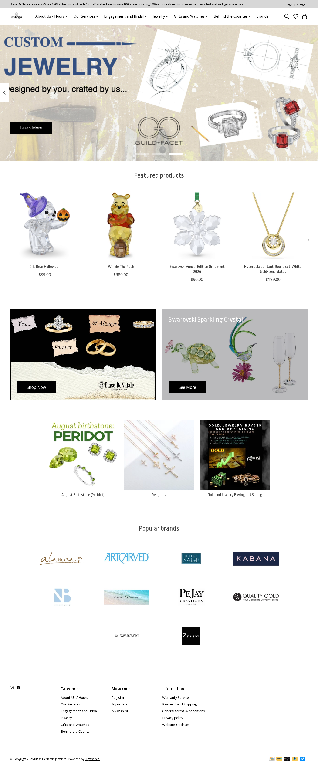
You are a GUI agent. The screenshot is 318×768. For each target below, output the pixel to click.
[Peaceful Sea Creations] (127, 598)
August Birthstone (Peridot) (82, 495)
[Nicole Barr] (62, 598)
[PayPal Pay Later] (295, 759)
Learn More (31, 128)
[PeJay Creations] (191, 598)
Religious (159, 495)
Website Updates (175, 724)
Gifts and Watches (75, 724)
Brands (262, 16)
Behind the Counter (76, 731)
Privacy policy (172, 717)
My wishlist (120, 711)
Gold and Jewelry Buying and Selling (235, 495)
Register (118, 697)
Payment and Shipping (179, 704)
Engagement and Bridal (79, 711)
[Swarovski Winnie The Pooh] (121, 225)
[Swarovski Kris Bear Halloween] (45, 225)
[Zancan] (191, 636)
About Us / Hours (74, 697)
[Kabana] (256, 559)
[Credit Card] (272, 759)
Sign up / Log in (297, 4)
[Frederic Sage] (191, 559)
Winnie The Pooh (121, 266)
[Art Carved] (127, 559)
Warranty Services (176, 697)
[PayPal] (279, 759)
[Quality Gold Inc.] (256, 598)
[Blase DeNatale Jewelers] (16, 16)
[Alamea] (62, 559)
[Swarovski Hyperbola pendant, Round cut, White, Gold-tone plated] (273, 225)
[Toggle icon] (286, 16)
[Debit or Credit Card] (287, 759)
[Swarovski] (127, 636)
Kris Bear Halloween (44, 266)
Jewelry (66, 717)
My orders (120, 704)
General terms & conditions (183, 711)
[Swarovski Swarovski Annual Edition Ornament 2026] (197, 225)
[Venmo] (303, 759)
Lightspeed (92, 759)
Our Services (70, 704)
